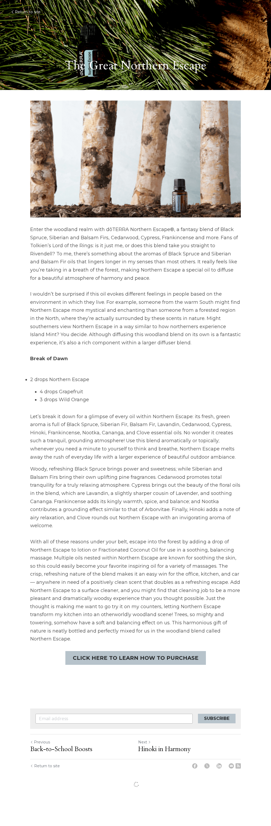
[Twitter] (207, 766)
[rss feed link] (238, 766)
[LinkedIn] (219, 766)
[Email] (231, 766)
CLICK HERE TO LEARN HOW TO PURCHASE (135, 658)
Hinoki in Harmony (164, 749)
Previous (42, 742)
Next (142, 742)
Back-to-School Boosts (61, 749)
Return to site (27, 12)
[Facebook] (194, 766)
